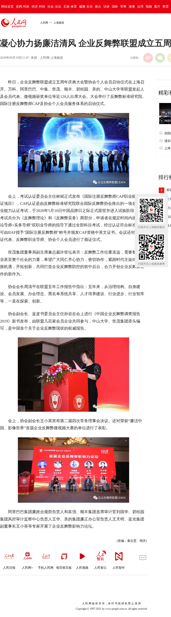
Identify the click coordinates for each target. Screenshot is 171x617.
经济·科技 (38, 6)
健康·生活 (86, 6)
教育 (166, 6)
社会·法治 (54, 6)
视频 (149, 6)
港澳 (132, 6)
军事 (123, 6)
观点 (98, 6)
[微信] (160, 58)
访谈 (106, 6)
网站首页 (7, 6)
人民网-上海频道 (51, 57)
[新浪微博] (148, 58)
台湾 (140, 6)
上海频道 (58, 22)
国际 (115, 6)
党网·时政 (22, 6)
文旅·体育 (70, 6)
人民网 (44, 22)
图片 (157, 6)
